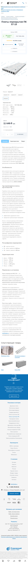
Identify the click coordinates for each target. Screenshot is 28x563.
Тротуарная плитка (14, 418)
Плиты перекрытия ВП (14, 436)
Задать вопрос (14, 396)
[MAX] (21, 2)
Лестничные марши (14, 408)
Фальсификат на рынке (14, 450)
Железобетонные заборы (14, 427)
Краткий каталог (14, 516)
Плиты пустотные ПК (14, 416)
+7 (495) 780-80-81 (14, 487)
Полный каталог (14, 518)
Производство (14, 442)
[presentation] (24, 85)
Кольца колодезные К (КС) (14, 429)
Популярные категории (14, 402)
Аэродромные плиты (14, 423)
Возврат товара (14, 473)
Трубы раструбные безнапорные (14, 438)
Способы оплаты (14, 475)
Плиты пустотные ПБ (14, 414)
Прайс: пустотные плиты (14, 511)
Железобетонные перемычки (14, 433)
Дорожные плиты (5, 356)
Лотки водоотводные (14, 410)
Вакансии (14, 466)
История (14, 462)
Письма (14, 468)
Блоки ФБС (17, 369)
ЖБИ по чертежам (14, 446)
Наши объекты (14, 448)
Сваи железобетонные (14, 421)
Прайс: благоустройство (14, 513)
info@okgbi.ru (5, 333)
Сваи (2, 369)
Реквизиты (14, 477)
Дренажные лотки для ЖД (14, 425)
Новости (14, 464)
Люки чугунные (14, 431)
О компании (14, 459)
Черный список (14, 471)
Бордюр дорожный (14, 412)
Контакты (14, 479)
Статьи (14, 452)
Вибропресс (14, 454)
